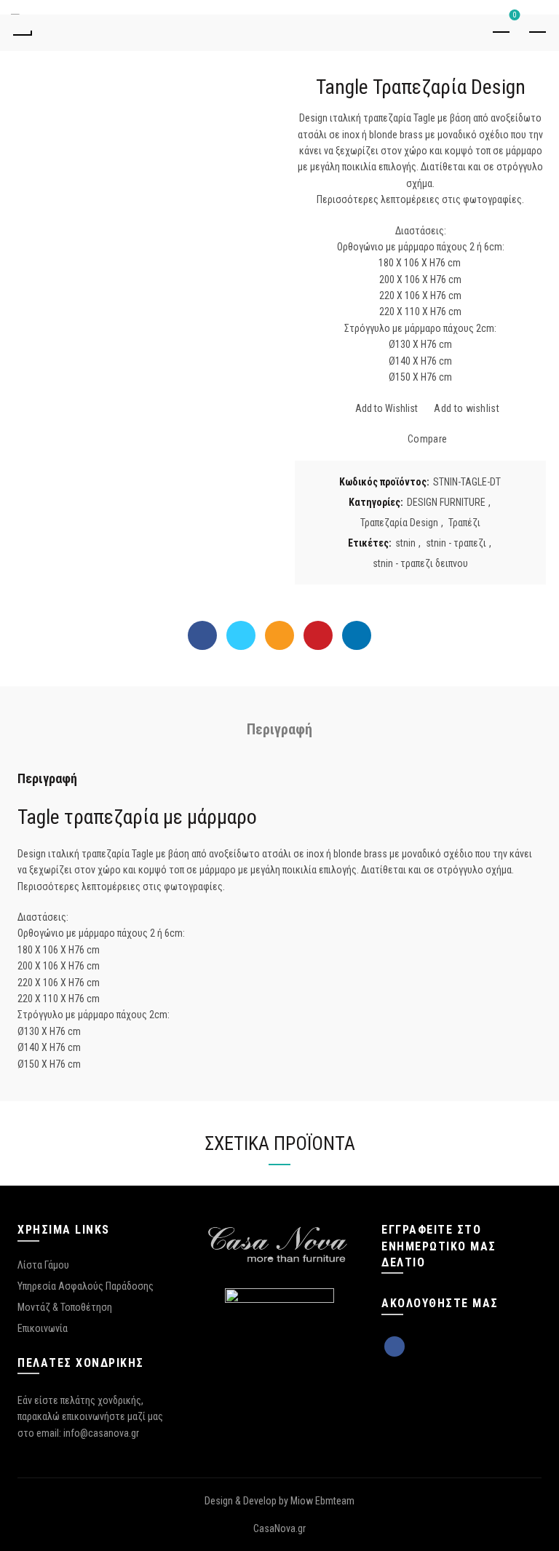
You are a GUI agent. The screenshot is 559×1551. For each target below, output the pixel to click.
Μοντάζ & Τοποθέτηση (64, 1307)
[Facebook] (202, 635)
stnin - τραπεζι (456, 543)
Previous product (501, 32)
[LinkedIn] (356, 635)
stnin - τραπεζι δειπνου (420, 563)
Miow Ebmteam (322, 1501)
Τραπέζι (464, 522)
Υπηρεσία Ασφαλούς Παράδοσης (85, 1286)
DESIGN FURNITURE (446, 502)
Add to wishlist (466, 409)
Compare (427, 439)
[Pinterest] (318, 635)
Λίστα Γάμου (43, 1265)
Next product (537, 32)
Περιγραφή (279, 729)
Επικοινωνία (42, 1328)
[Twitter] (240, 635)
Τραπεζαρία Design (399, 522)
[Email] (279, 635)
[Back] (22, 32)
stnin (405, 543)
